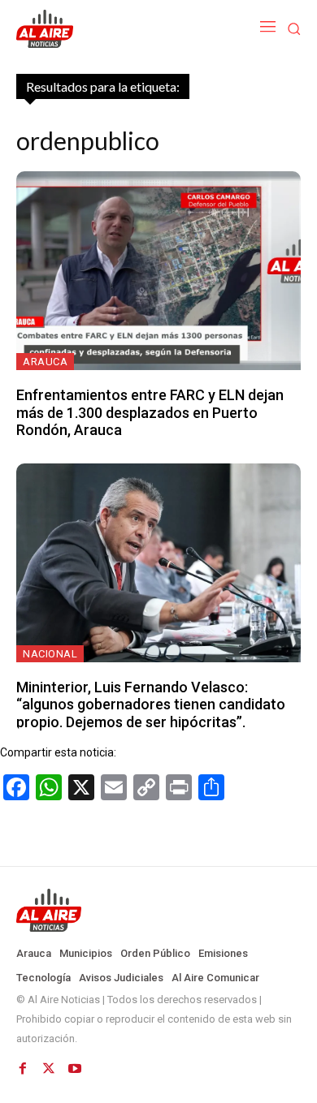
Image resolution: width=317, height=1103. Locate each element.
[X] (48, 1068)
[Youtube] (74, 1068)
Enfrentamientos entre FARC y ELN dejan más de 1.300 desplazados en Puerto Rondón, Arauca (150, 412)
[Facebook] (22, 1068)
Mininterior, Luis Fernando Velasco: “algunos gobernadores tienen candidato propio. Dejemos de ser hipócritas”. (150, 704)
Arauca (45, 361)
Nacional (50, 654)
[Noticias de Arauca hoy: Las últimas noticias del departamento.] (158, 911)
